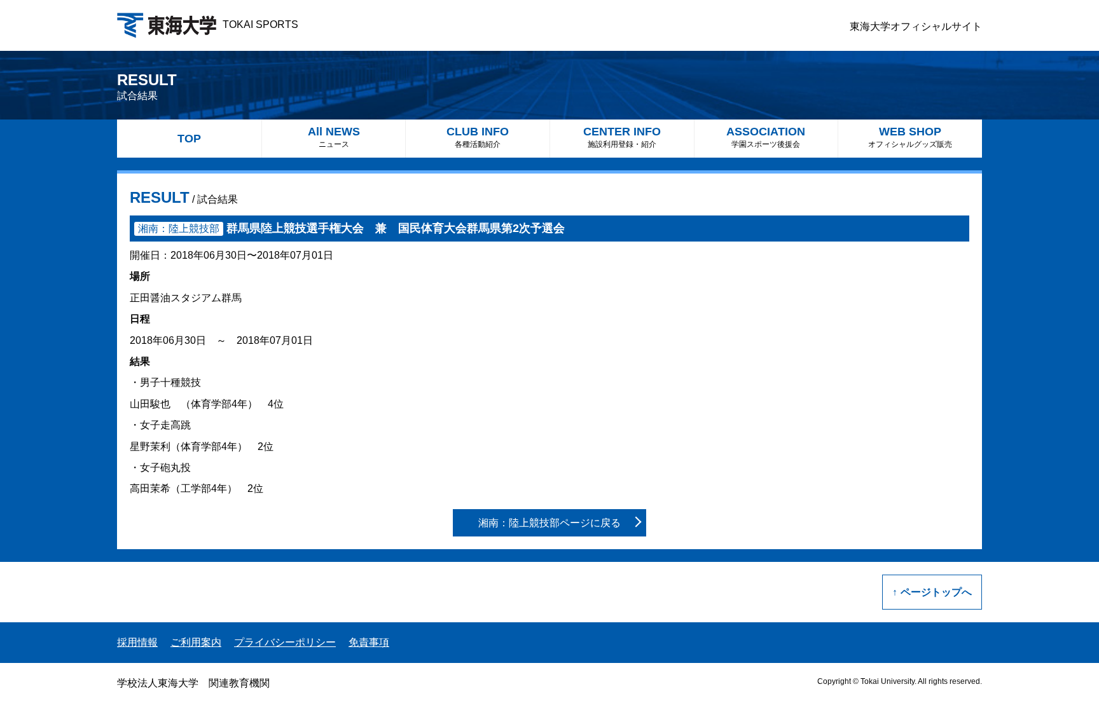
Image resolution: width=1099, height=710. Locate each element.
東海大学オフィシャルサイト (916, 26)
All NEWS (334, 137)
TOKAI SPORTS (260, 24)
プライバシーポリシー (285, 642)
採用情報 (137, 642)
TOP (189, 138)
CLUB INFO (477, 137)
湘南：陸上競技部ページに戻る (549, 522)
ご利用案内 (195, 642)
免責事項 (369, 642)
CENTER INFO (622, 137)
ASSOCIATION (765, 137)
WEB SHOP (910, 137)
